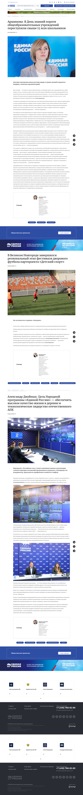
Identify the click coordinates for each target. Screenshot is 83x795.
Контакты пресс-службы (30, 708)
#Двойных (20, 642)
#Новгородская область (14, 383)
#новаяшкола (51, 222)
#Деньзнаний (41, 222)
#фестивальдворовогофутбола (67, 383)
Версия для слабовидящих (70, 2)
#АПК (63, 642)
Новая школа (58, 96)
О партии (10, 9)
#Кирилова (54, 383)
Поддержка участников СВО (41, 12)
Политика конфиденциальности (14, 728)
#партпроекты (41, 642)
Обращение (46, 5)
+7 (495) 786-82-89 (65, 708)
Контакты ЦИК (12, 708)
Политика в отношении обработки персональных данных (20, 729)
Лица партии (17, 9)
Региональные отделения (41, 9)
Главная (9, 16)
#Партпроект (45, 383)
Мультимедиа (61, 9)
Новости (22, 16)
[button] (40, 698)
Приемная (52, 9)
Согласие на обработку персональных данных (17, 730)
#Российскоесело (30, 642)
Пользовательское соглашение (14, 787)
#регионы (25, 383)
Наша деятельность (15, 16)
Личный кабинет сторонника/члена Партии (65, 5)
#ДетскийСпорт (35, 383)
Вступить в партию (71, 9)
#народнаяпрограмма (53, 642)
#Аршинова (32, 222)
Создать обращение (64, 232)
